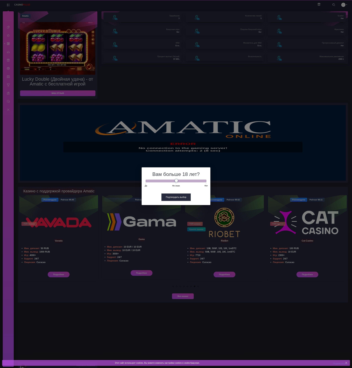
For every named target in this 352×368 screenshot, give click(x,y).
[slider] (176, 180)
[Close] (346, 363)
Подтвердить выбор (176, 197)
